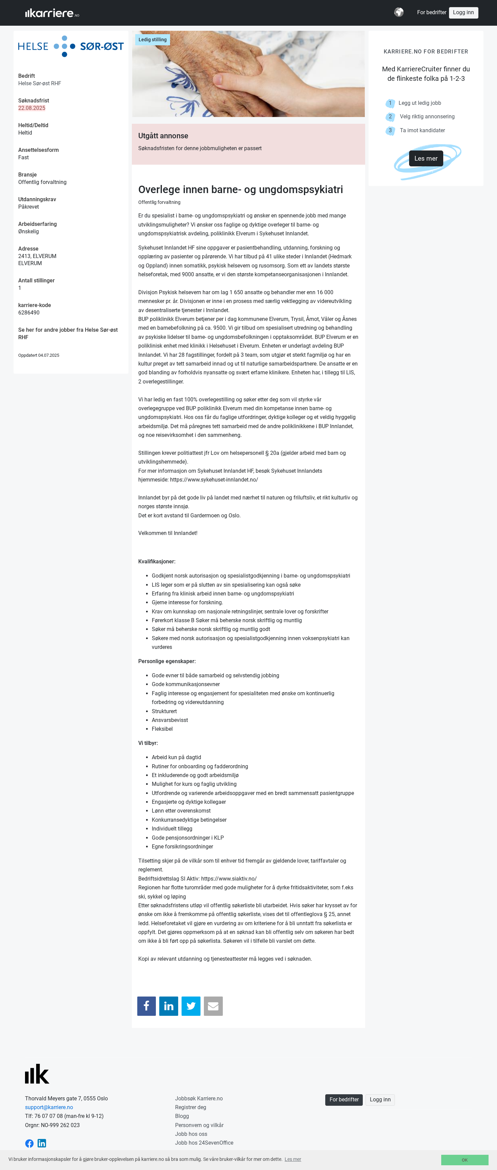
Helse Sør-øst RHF (39, 83)
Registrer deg (190, 1107)
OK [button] (465, 1160)
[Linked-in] (42, 1143)
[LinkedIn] (168, 1006)
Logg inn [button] (463, 12)
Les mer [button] (293, 1159)
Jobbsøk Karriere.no (199, 1098)
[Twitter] (191, 1006)
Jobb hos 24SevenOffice (204, 1143)
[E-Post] (213, 1006)
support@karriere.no (49, 1107)
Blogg (182, 1116)
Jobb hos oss (191, 1134)
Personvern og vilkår (199, 1125)
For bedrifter (431, 12)
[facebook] (29, 1143)
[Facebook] (146, 1006)
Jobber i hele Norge (58, 12)
